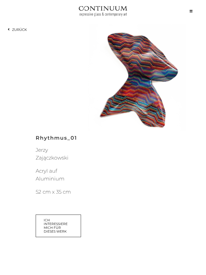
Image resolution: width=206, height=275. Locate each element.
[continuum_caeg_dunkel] (103, 8)
